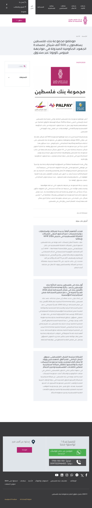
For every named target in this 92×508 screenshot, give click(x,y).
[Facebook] (6, 5)
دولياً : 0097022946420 (61, 463)
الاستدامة (40, 7)
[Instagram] (67, 475)
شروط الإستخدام (25, 499)
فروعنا (24, 450)
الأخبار (78, 36)
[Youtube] (56, 475)
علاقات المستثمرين (63, 7)
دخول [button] (20, 20)
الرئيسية (84, 36)
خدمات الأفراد (82, 7)
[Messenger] (76, 475)
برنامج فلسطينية (51, 7)
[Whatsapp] (6, 8)
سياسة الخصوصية (11, 499)
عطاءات (23, 481)
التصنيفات (23, 77)
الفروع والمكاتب (19, 7)
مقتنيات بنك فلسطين (58, 481)
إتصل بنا (22, 2)
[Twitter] (81, 475)
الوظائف (73, 481)
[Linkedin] (62, 475)
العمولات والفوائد (41, 481)
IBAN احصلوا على (11, 481)
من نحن (32, 7)
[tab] (17, 77)
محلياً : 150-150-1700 (61, 461)
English (23, 12)
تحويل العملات (10, 484)
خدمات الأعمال (73, 7)
